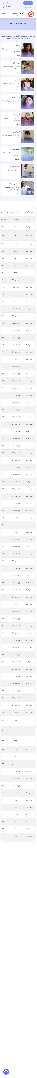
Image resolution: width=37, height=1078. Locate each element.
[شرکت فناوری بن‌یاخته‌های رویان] (23, 14)
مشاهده (18, 55)
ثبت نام (28, 3)
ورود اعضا (28, 7)
